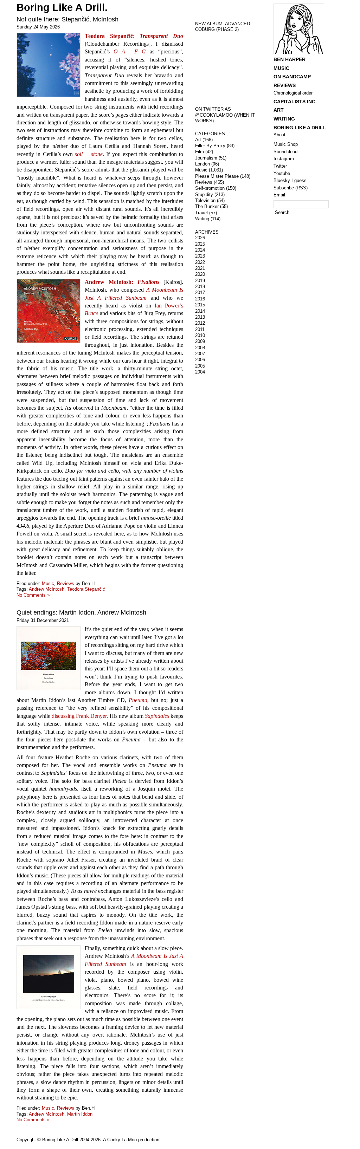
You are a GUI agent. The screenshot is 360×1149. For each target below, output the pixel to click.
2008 (200, 347)
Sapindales (157, 716)
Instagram (284, 158)
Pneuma (138, 700)
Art (198, 139)
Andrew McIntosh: (122, 282)
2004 (200, 372)
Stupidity (204, 194)
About (279, 134)
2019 (200, 280)
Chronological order (293, 93)
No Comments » (33, 595)
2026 (200, 237)
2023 (200, 256)
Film (199, 151)
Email (279, 194)
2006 (200, 359)
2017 (200, 292)
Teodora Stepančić (86, 589)
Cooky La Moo (122, 1139)
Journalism (206, 158)
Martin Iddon (79, 1114)
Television (205, 200)
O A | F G (130, 51)
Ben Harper (290, 59)
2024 (200, 250)
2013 (200, 317)
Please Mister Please (217, 176)
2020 (200, 274)
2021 (200, 268)
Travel (201, 212)
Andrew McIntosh (46, 589)
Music (48, 583)
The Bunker (207, 206)
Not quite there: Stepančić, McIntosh (67, 19)
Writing (202, 218)
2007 (200, 353)
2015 (200, 304)
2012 (200, 323)
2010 (200, 335)
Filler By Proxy (210, 145)
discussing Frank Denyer (79, 716)
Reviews (65, 583)
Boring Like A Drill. (62, 7)
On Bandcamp (292, 76)
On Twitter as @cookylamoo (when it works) (225, 114)
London (202, 164)
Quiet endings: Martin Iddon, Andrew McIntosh (81, 612)
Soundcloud (285, 151)
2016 (200, 298)
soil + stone (89, 154)
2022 (200, 262)
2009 (200, 341)
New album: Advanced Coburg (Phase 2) (222, 26)
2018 (200, 286)
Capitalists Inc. (295, 101)
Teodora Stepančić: (134, 36)
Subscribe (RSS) (291, 187)
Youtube (282, 173)
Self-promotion (210, 188)
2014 (200, 311)
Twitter (280, 166)
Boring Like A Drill (300, 127)
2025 (200, 244)
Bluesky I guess (290, 180)
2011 (200, 329)
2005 (200, 366)
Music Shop (286, 144)
